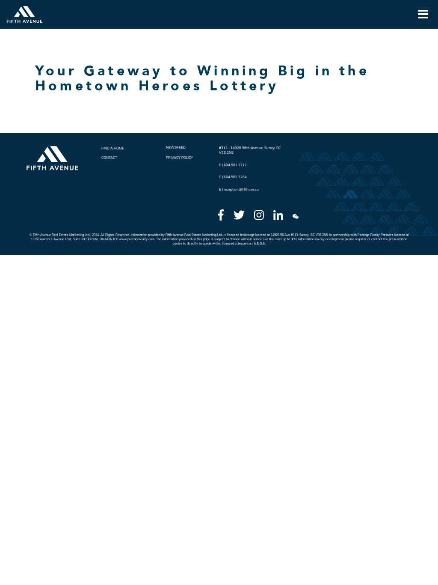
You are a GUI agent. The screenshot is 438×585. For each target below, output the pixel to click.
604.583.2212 (235, 165)
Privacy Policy (179, 157)
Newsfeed (176, 147)
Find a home (112, 148)
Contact (109, 157)
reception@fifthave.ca (241, 189)
